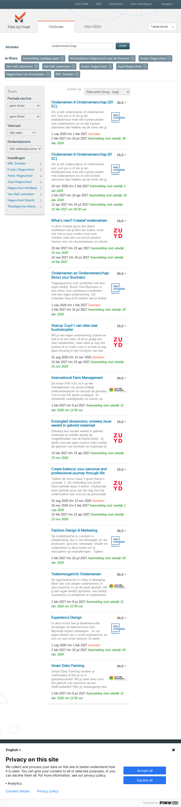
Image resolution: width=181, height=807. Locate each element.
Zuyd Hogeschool (19, 182)
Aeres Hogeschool (20, 175)
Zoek (122, 45)
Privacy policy (48, 791)
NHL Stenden (17, 163)
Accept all (144, 771)
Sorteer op (74, 89)
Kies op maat (19, 20)
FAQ (98, 4)
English (12, 750)
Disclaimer (116, 4)
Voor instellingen (141, 4)
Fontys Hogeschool (21, 169)
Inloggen (167, 4)
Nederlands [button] (159, 26)
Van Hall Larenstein (21, 194)
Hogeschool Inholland (22, 188)
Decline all (144, 780)
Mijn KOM (92, 27)
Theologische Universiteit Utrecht (24, 206)
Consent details (17, 791)
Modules (56, 27)
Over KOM (81, 4)
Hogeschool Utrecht (21, 200)
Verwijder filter (62, 58)
